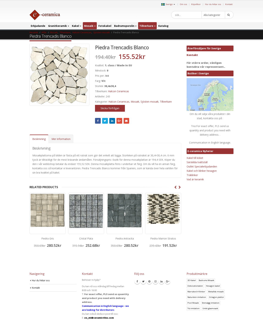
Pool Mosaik (193, 302)
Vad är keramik (195, 179)
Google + (119, 121)
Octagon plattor (216, 297)
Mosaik (88, 26)
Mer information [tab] (61, 139)
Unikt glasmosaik (210, 308)
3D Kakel (191, 280)
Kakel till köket (195, 158)
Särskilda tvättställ (197, 162)
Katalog (163, 26)
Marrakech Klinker (196, 291)
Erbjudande (38, 26)
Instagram (155, 281)
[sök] (229, 14)
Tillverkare (146, 26)
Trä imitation (193, 308)
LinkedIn (112, 121)
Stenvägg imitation (210, 302)
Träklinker (192, 175)
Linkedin (161, 281)
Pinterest (149, 281)
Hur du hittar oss (213, 4)
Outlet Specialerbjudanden (202, 166)
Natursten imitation (196, 297)
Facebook (98, 121)
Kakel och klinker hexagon (202, 170)
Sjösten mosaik (150, 101)
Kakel (75, 26)
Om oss (183, 4)
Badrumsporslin (124, 26)
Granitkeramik (57, 26)
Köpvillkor (196, 4)
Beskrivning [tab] (39, 139)
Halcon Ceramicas (118, 91)
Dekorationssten (195, 285)
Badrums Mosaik (206, 280)
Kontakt (229, 4)
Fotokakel (104, 26)
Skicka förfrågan (110, 108)
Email (126, 121)
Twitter (105, 121)
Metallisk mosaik (216, 291)
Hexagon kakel (213, 285)
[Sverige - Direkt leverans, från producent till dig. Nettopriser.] (45, 15)
